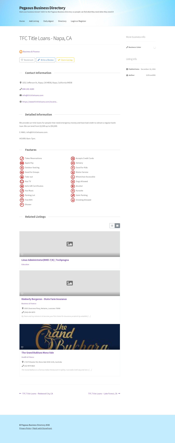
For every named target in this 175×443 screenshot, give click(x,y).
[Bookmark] (22, 254)
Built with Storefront (42, 428)
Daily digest (48, 21)
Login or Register (78, 21)
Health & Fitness (28, 357)
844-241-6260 (28, 89)
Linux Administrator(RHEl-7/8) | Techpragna (45, 259)
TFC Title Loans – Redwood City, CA (37, 393)
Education (25, 264)
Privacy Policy (25, 428)
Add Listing (34, 21)
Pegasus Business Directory (42, 7)
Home (22, 21)
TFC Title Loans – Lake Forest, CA (102, 393)
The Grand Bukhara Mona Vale (38, 352)
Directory (62, 21)
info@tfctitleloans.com (32, 95)
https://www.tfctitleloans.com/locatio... (39, 101)
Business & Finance (29, 303)
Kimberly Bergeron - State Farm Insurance (44, 299)
